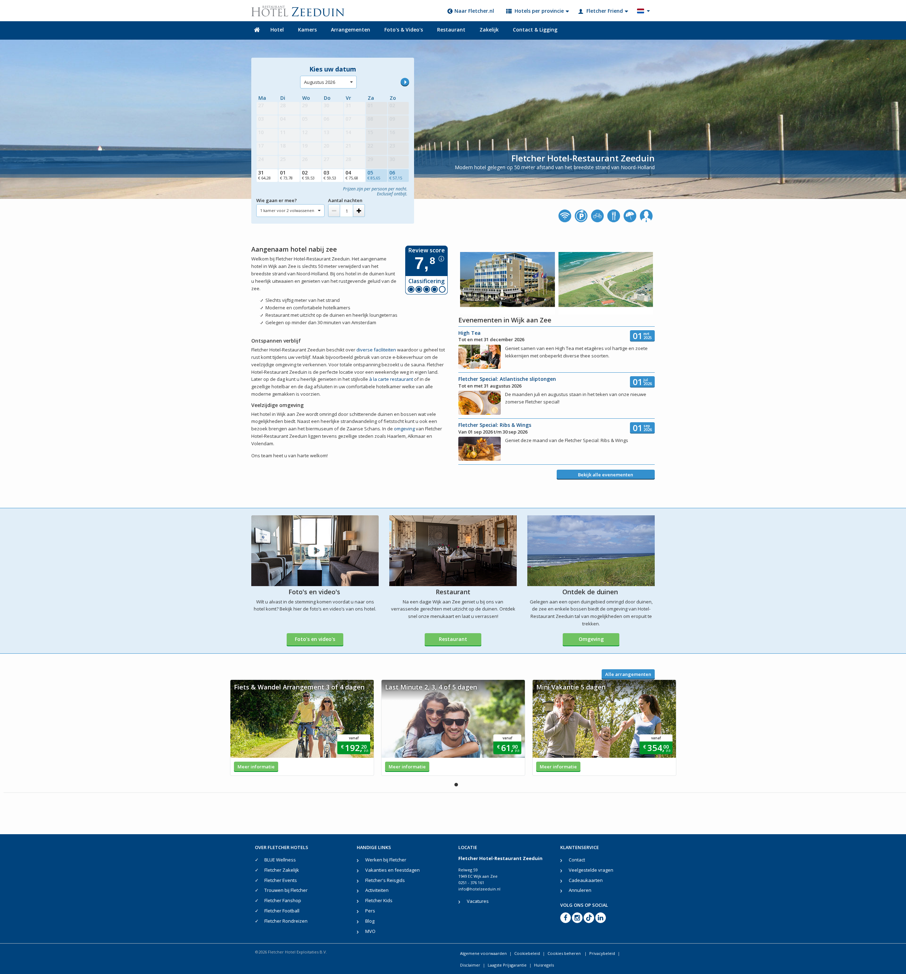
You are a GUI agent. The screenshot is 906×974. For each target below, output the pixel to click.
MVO (370, 931)
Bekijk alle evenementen (605, 474)
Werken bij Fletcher (385, 859)
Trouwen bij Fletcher (286, 890)
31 (264, 175)
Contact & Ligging (535, 29)
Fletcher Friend (604, 10)
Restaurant (451, 29)
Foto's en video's (315, 639)
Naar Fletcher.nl (474, 10)
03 (329, 175)
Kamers (307, 29)
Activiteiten (377, 890)
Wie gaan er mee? (276, 200)
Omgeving (591, 639)
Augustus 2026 (319, 82)
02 (308, 175)
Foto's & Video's (403, 29)
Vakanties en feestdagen (392, 870)
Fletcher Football (281, 910)
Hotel (277, 29)
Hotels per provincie (539, 10)
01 (286, 175)
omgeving (404, 428)
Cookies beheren (564, 953)
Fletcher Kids (378, 900)
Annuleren (580, 890)
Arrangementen (350, 29)
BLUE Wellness (280, 859)
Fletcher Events (280, 880)
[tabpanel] (302, 728)
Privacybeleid (602, 953)
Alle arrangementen (628, 674)
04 (351, 175)
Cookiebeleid (527, 953)
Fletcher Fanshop (282, 900)
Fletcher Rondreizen (286, 921)
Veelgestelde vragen (591, 870)
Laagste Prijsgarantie (507, 965)
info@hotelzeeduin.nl (479, 889)
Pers (370, 910)
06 (395, 175)
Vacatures (478, 901)
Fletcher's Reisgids (385, 880)
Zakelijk (489, 29)
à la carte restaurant (391, 379)
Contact (577, 859)
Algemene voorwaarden (483, 953)
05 (373, 175)
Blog (369, 921)
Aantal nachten (345, 200)
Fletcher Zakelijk (281, 870)
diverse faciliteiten (376, 349)
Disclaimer (470, 965)
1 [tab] (456, 784)
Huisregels (544, 965)
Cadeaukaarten (586, 880)
